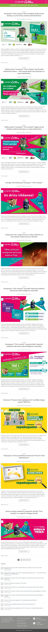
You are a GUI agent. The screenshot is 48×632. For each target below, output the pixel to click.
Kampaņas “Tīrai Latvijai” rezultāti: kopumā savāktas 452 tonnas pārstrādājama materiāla (25, 591)
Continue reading (24, 58)
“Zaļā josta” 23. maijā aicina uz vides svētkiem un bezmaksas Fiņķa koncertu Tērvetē (23, 587)
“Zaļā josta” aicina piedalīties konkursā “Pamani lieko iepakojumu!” (19, 604)
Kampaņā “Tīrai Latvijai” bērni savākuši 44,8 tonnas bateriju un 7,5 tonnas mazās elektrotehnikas (23, 568)
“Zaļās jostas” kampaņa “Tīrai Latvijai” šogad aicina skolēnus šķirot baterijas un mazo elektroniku (24, 578)
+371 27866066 (39, 624)
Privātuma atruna (28, 630)
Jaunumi (24, 11)
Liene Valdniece (28, 19)
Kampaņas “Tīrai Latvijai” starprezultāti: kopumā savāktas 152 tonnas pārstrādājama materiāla (23, 595)
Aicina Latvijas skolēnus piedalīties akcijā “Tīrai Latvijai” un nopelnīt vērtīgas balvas (23, 608)
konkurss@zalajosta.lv (41, 619)
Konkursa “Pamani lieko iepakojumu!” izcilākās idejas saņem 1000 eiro (20, 600)
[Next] (29, 560)
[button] (46, 2)
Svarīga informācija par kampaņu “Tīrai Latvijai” (24, 183)
